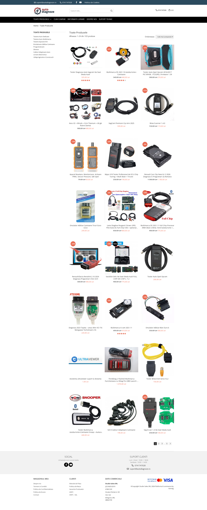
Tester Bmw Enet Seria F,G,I (157, 379)
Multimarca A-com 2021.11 (121, 328)
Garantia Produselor (76, 489)
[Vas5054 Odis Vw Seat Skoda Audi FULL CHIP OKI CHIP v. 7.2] (121, 257)
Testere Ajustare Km (40, 42)
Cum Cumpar (59, 19)
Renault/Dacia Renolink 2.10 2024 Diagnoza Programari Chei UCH (85, 277)
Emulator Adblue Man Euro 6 (157, 328)
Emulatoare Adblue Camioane (44, 44)
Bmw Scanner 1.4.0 (157, 123)
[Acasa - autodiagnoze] (45, 11)
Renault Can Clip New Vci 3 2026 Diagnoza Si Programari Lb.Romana (157, 175)
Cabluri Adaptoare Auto (41, 52)
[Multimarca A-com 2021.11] (121, 308)
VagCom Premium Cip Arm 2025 (121, 123)
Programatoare (38, 47)
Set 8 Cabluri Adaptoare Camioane (121, 430)
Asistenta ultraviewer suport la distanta (85, 379)
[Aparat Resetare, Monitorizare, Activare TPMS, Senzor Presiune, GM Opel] (85, 155)
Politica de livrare (39, 492)
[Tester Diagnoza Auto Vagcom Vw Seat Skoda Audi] (85, 57)
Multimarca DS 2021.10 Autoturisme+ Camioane (121, 73)
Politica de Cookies (92, 2)
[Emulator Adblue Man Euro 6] (157, 308)
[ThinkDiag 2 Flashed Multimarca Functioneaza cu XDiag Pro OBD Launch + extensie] (121, 359)
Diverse (36, 49)
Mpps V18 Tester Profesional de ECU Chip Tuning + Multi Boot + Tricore (121, 175)
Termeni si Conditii (40, 486)
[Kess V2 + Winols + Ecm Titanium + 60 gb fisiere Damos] (85, 104)
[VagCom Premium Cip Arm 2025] (121, 104)
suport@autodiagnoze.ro (46, 2)
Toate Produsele (41, 19)
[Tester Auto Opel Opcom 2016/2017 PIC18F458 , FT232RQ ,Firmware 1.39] (157, 57)
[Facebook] (76, 2)
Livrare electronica (39, 55)
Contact (36, 495)
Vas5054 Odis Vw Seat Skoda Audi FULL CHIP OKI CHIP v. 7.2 (121, 277)
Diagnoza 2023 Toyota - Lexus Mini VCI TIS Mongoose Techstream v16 (85, 329)
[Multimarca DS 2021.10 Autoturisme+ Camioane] (121, 57)
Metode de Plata (75, 483)
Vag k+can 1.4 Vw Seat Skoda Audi (157, 430)
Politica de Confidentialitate (43, 489)
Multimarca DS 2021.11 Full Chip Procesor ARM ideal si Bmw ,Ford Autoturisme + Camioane (157, 226)
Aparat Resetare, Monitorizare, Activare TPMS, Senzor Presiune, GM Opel (85, 175)
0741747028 (67, 2)
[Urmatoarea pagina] (170, 443)
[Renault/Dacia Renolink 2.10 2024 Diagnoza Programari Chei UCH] (85, 257)
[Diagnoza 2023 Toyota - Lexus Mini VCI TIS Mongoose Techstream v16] (85, 308)
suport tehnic (105, 19)
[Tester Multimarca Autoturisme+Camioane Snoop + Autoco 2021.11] (85, 411)
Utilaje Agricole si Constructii (43, 57)
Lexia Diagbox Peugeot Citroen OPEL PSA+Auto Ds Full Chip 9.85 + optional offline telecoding (121, 226)
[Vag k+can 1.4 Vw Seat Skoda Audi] (157, 411)
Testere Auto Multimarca (42, 39)
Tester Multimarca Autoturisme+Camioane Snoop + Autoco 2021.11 (85, 431)
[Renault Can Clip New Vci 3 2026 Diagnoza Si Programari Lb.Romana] (157, 155)
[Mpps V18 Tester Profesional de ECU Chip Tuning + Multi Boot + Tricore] (121, 155)
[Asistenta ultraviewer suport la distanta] (85, 359)
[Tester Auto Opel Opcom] (157, 257)
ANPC (71, 492)
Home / (36, 26)
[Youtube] (80, 2)
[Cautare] (111, 11)
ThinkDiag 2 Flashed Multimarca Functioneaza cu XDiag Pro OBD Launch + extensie (121, 380)
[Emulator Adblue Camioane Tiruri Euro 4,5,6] (85, 206)
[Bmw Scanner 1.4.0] (157, 104)
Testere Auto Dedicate (41, 36)
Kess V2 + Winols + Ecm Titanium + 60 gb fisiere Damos (85, 124)
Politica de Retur (75, 486)
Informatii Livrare (76, 19)
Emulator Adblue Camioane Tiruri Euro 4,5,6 (85, 226)
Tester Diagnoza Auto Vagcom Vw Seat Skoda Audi (85, 73)
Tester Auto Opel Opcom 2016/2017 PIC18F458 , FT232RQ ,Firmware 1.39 (157, 73)
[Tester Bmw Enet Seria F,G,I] (157, 359)
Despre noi (92, 19)
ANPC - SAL (73, 495)
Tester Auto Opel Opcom (157, 276)
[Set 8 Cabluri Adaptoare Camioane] (121, 410)
